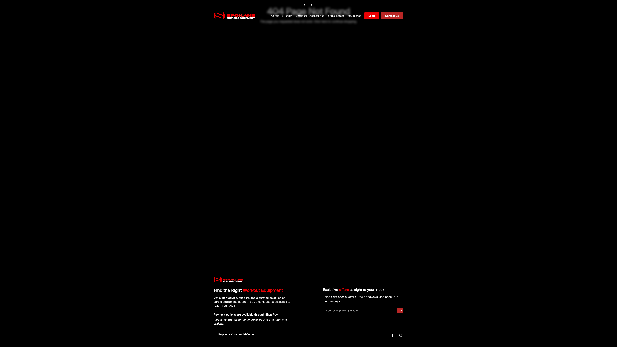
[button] (275, 15)
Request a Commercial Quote (236, 334)
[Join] (400, 310)
